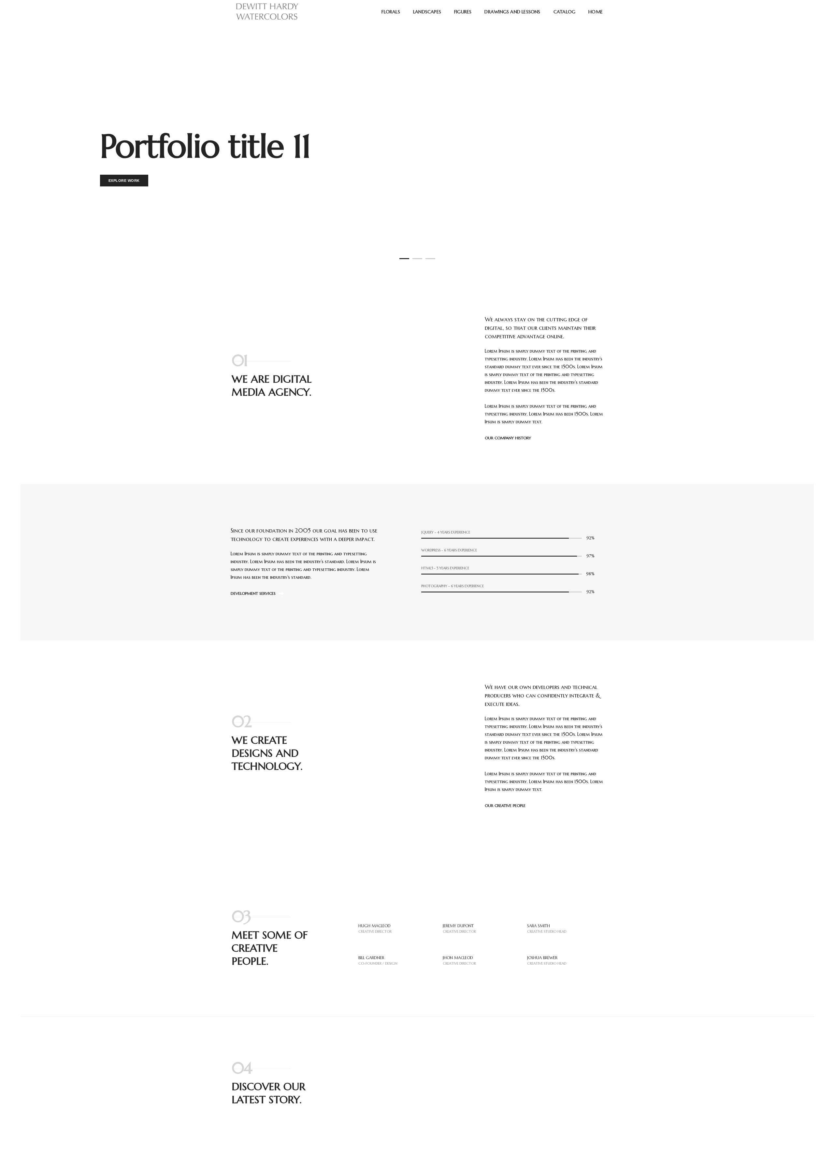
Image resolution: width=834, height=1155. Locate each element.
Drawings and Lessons (512, 12)
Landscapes (427, 12)
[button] (404, 258)
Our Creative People (506, 805)
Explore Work (124, 181)
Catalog (564, 12)
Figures (462, 12)
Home (595, 12)
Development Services (254, 593)
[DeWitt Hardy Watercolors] (267, 11)
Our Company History (508, 437)
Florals (390, 12)
